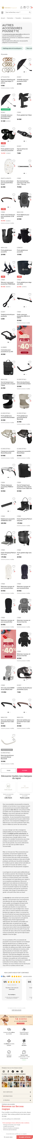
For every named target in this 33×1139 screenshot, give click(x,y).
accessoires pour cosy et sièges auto (13, 908)
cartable (12, 839)
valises (17, 863)
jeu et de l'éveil (7, 914)
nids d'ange (12, 890)
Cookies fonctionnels (8, 1126)
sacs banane (8, 859)
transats (15, 921)
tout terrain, (12, 806)
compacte (26, 804)
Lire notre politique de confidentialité (11, 1119)
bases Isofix (24, 903)
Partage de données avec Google (11, 1124)
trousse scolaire (22, 841)
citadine (5, 806)
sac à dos (26, 839)
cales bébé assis (7, 923)
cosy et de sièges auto (19, 901)
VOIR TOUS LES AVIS (16, 1010)
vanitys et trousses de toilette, (13, 864)
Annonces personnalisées (10, 1129)
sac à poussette (16, 817)
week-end (20, 857)
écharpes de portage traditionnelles (17, 875)
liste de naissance (8, 943)
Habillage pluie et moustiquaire (12, 48)
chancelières (21, 890)
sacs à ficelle (26, 859)
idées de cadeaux (10, 947)
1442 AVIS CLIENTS (27, 976)
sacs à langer (9, 830)
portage (6, 872)
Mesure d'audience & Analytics (11, 1128)
